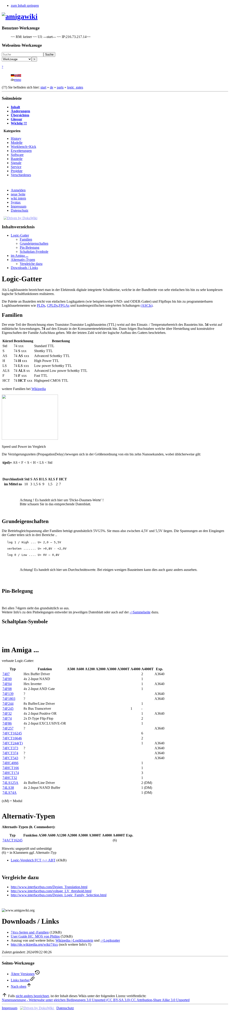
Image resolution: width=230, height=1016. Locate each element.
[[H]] (20, 16)
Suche (49, 54)
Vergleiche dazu (31, 264)
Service (16, 167)
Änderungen (20, 111)
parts (60, 87)
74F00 (7, 679)
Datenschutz (19, 210)
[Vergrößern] (3, 442)
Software (17, 155)
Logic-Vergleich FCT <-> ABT (33, 860)
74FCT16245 (12, 733)
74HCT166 (10, 768)
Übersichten (20, 115)
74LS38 (8, 788)
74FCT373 (10, 748)
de (51, 87)
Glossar (16, 119)
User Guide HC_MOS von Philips (35, 936)
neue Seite (18, 194)
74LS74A (9, 792)
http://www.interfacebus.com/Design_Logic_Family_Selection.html (58, 895)
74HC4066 (10, 763)
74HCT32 (9, 778)
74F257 (7, 728)
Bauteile (16, 159)
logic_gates (75, 87)
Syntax (16, 202)
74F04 (7, 684)
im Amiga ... (19, 255)
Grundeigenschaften (34, 243)
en (16, 80)
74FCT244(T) (12, 743)
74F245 (7, 708)
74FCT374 (10, 753)
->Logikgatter (110, 940)
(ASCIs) (147, 305)
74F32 (7, 713)
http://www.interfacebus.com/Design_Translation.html (49, 887)
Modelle (16, 142)
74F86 (7, 723)
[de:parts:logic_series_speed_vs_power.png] (30, 438)
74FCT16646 (12, 738)
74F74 (7, 718)
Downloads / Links (24, 268)
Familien (26, 239)
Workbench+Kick (23, 147)
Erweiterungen (21, 151)
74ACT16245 (12, 840)
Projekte (16, 171)
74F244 (7, 703)
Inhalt (15, 107)
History (16, 138)
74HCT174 (10, 773)
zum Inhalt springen (25, 5)
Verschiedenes (21, 175)
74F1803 (8, 699)
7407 (6, 674)
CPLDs (52, 305)
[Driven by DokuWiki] (20, 218)
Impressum (18, 206)
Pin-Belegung (29, 247)
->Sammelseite (140, 612)
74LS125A (10, 783)
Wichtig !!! (19, 123)
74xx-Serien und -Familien (30, 932)
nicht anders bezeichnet (32, 996)
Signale (16, 163)
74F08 (7, 689)
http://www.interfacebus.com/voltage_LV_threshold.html (51, 891)
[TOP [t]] (4, 996)
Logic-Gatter (20, 235)
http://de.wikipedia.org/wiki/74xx (34, 944)
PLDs (41, 305)
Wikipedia (38, 389)
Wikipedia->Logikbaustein (74, 940)
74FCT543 (10, 758)
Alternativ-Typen (23, 260)
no (19, 80)
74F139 (7, 694)
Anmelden (18, 190)
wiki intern (18, 198)
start (43, 87)
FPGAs (64, 305)
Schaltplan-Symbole (34, 251)
